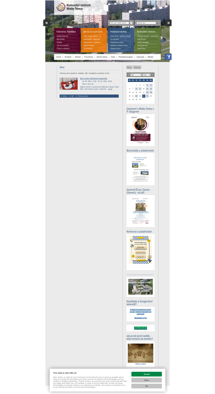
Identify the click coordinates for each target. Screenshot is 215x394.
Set (146, 386)
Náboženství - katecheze (92, 39)
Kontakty (68, 56)
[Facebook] (168, 57)
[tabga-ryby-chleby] (141, 352)
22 (136, 96)
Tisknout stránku (83, 96)
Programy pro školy (117, 42)
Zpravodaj (140, 56)
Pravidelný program (126, 56)
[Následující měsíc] (152, 75)
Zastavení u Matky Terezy (119, 45)
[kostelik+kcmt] (140, 294)
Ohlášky (59, 42)
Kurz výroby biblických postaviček (93, 78)
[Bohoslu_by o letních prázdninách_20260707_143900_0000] (140, 182)
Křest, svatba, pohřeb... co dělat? (92, 37)
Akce (129, 67)
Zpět (72, 96)
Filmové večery (115, 48)
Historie (78, 56)
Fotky (113, 56)
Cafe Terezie (141, 39)
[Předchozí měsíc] (128, 75)
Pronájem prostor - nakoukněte (147, 36)
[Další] (168, 23)
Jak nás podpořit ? (63, 45)
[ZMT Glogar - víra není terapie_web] (140, 143)
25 (147, 96)
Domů (58, 56)
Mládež (150, 56)
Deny (146, 380)
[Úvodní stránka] (72, 11)
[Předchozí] (46, 23)
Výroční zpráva (102, 56)
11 (147, 89)
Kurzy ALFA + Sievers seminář (120, 36)
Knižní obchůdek (143, 42)
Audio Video (141, 48)
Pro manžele (114, 39)
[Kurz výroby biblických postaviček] (69, 89)
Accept (147, 374)
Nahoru (65, 96)
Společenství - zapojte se (92, 42)
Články (137, 67)
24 (144, 96)
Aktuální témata (89, 45)
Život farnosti (88, 48)
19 (151, 92)
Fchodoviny (88, 56)
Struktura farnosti (62, 36)
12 (151, 89)
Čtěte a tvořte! (140, 364)
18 (147, 92)
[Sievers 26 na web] (140, 224)
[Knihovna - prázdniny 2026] (140, 263)
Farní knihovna (142, 45)
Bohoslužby (61, 39)
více (110, 89)
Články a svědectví (63, 48)
